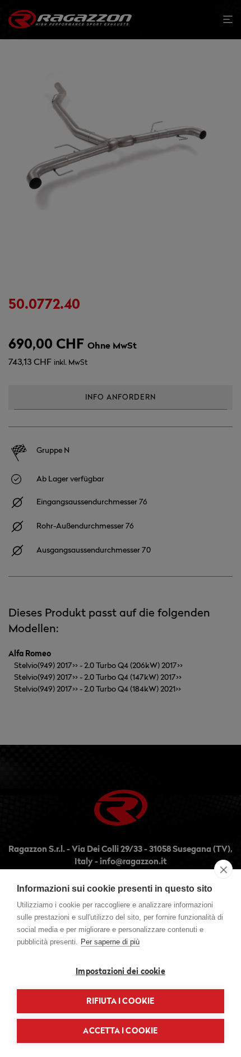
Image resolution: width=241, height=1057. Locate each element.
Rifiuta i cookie (120, 1000)
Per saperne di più (110, 942)
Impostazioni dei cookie (120, 971)
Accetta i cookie (120, 1030)
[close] (223, 869)
